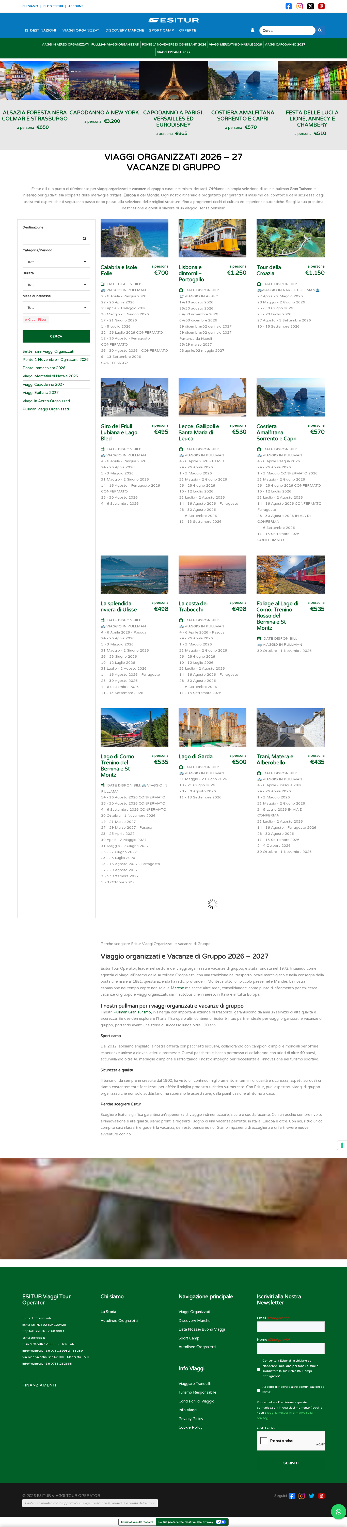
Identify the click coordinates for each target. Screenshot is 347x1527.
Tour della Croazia (269, 271)
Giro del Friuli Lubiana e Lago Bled (119, 433)
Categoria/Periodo (37, 250)
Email (272, 1318)
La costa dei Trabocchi (193, 607)
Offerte (187, 30)
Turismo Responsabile (197, 1392)
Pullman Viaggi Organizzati (115, 44)
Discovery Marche (124, 30)
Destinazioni (43, 30)
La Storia (108, 1311)
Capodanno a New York (104, 113)
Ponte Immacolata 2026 (44, 368)
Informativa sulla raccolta (137, 1521)
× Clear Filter (35, 319)
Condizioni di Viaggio (196, 1401)
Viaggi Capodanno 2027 (285, 44)
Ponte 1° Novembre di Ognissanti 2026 (174, 44)
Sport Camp (161, 30)
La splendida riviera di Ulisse (119, 607)
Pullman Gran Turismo (132, 1012)
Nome (273, 1339)
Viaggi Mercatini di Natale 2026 (235, 44)
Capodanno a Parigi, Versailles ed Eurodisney (173, 119)
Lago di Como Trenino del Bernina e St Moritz (117, 766)
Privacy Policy (191, 1418)
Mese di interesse (37, 296)
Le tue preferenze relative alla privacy (186, 1521)
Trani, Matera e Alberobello (275, 760)
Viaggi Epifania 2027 (174, 52)
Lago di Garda (196, 757)
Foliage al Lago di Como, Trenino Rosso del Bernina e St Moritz (277, 616)
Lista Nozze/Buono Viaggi (202, 1329)
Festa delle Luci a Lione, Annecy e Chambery (312, 119)
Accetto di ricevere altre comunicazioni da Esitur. (293, 1389)
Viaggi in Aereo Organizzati (65, 44)
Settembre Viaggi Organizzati (48, 351)
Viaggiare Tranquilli (195, 1383)
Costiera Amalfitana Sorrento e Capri (242, 116)
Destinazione (33, 227)
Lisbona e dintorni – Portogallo (191, 274)
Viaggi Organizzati (81, 30)
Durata (28, 273)
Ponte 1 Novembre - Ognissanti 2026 (56, 359)
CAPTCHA (266, 1428)
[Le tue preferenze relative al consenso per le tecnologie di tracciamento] (342, 1145)
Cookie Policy (190, 1427)
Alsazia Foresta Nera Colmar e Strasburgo (35, 116)
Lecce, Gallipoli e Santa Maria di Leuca (199, 433)
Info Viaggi (188, 1410)
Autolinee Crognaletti (119, 1320)
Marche (177, 988)
